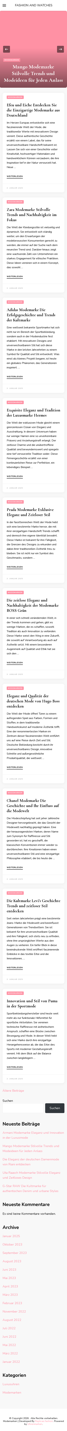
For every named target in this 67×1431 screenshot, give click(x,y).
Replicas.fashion (44, 1421)
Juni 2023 (9, 1270)
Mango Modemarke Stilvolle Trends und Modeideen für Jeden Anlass (33, 73)
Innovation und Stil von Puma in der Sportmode (32, 1004)
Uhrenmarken (34, 1424)
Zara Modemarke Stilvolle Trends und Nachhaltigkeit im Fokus (32, 214)
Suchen (8, 1101)
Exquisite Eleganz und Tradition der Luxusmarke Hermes (33, 413)
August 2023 (12, 1261)
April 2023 (10, 1286)
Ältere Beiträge (13, 1091)
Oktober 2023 (12, 1244)
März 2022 (10, 1353)
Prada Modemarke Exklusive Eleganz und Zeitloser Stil (30, 512)
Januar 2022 (11, 1362)
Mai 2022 (9, 1345)
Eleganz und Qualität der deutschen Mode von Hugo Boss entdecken (33, 701)
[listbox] (33, 49)
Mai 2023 (9, 1278)
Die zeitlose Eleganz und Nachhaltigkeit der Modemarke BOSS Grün (33, 605)
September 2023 (15, 1253)
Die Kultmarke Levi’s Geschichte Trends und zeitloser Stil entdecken (33, 906)
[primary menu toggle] (4, 5)
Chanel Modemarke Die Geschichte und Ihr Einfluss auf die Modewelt (33, 805)
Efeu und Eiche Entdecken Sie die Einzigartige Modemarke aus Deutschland (33, 110)
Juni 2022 (9, 1337)
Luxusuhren (11, 1384)
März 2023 (10, 1295)
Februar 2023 (12, 1303)
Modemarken (11, 60)
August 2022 (12, 1320)
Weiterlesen (15, 176)
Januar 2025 (11, 1236)
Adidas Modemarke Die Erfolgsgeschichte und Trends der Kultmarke (31, 315)
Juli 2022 (9, 1328)
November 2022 (14, 1311)
